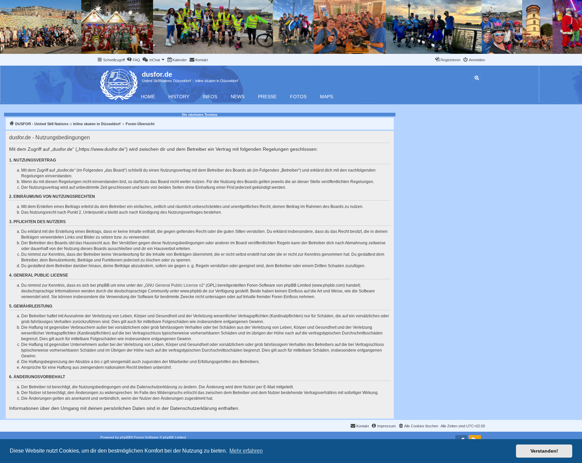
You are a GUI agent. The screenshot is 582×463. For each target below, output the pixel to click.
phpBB (125, 437)
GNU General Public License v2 (174, 285)
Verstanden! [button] (544, 451)
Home (148, 96)
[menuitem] (133, 60)
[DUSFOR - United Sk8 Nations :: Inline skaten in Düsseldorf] (119, 83)
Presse (267, 96)
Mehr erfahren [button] (246, 451)
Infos (210, 96)
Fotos (298, 96)
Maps (326, 96)
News (238, 96)
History (178, 96)
